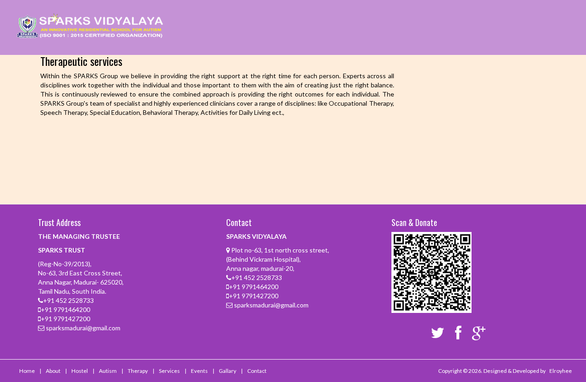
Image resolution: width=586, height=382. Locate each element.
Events (199, 370)
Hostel (79, 370)
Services (169, 370)
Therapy (138, 370)
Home (27, 370)
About (53, 370)
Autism (108, 370)
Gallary (227, 370)
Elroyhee (560, 370)
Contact (256, 370)
